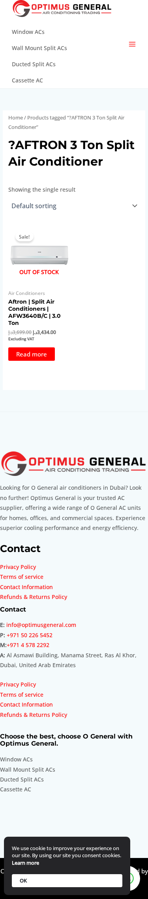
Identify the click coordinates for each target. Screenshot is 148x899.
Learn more (25, 862)
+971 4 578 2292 (28, 645)
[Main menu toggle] (132, 44)
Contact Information (26, 587)
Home (15, 117)
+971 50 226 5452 (29, 635)
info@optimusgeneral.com (41, 625)
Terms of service (21, 576)
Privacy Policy (18, 567)
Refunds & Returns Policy (33, 597)
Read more (31, 354)
